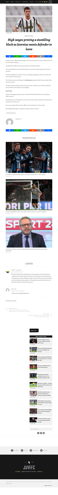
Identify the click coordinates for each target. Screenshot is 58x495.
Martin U (19, 119)
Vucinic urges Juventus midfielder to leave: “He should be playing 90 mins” (44, 376)
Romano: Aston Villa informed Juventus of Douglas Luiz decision (45, 350)
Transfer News (29, 36)
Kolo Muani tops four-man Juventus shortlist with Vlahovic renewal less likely (44, 393)
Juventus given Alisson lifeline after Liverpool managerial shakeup (45, 411)
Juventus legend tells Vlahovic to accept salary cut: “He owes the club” (45, 358)
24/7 (36, 332)
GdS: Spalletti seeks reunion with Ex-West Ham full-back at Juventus (45, 402)
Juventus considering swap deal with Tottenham (44, 366)
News (12, 1)
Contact (8, 5)
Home (7, 1)
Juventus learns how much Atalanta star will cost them (25, 174)
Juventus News (32, 332)
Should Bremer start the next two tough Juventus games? (26, 212)
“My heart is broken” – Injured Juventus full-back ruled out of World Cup (45, 385)
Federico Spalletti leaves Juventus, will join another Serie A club (44, 341)
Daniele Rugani (10, 113)
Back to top (48, 485)
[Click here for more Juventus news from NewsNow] (34, 330)
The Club (37, 1)
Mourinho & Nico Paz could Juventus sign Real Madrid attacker (44, 420)
